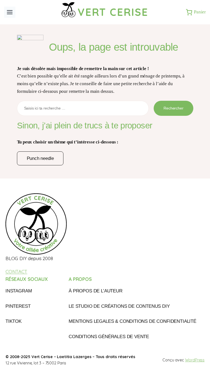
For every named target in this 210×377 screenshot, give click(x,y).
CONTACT (16, 271)
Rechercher (173, 108)
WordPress (195, 360)
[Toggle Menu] (9, 12)
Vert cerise (113, 11)
